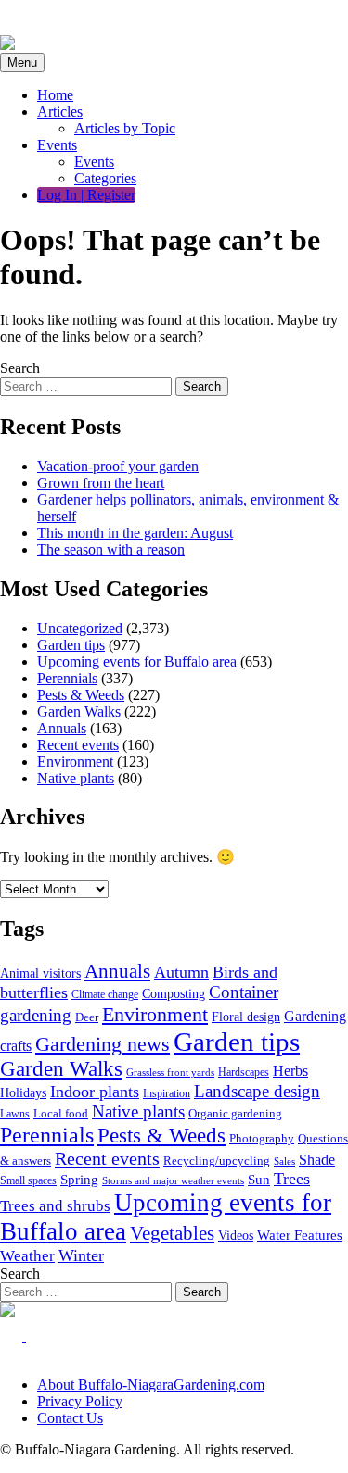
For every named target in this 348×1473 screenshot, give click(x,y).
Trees (292, 1178)
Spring (79, 1179)
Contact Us (70, 1418)
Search (20, 368)
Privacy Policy (79, 1401)
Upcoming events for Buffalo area (137, 661)
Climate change (104, 995)
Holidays (23, 1092)
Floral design (246, 1016)
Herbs (290, 1071)
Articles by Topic (124, 128)
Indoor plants (94, 1091)
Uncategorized (79, 628)
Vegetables (172, 1233)
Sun (259, 1179)
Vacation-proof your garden (118, 466)
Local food (60, 1113)
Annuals (61, 728)
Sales (284, 1161)
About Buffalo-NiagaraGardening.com (150, 1384)
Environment (75, 761)
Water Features (299, 1235)
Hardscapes (243, 1073)
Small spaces (28, 1180)
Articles (60, 111)
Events (57, 145)
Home (55, 95)
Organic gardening (235, 1113)
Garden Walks (79, 711)
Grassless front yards (170, 1072)
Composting (173, 994)
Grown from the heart (100, 483)
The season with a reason (111, 549)
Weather (27, 1256)
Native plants (75, 778)
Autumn (181, 972)
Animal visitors (40, 973)
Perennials (67, 678)
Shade (317, 1159)
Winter (81, 1255)
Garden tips (71, 645)
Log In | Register (86, 195)
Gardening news (102, 1044)
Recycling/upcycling (216, 1160)
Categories (105, 178)
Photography (261, 1138)
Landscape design (257, 1091)
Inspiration (166, 1094)
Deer (86, 1017)
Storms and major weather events (173, 1180)
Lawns (15, 1113)
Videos (235, 1235)
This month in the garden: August (135, 533)
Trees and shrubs (55, 1206)
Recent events (78, 745)
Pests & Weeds (80, 695)
